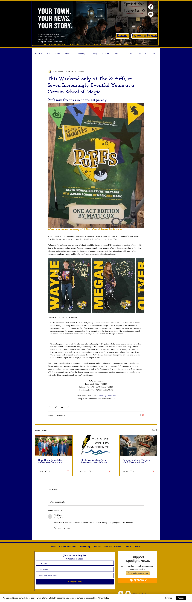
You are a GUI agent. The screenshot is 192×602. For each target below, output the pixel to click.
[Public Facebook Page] (150, 7)
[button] (154, 53)
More (141, 53)
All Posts (38, 53)
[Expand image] (69, 285)
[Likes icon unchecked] (55, 527)
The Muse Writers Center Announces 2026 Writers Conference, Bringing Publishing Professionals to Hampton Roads (94, 461)
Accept (181, 598)
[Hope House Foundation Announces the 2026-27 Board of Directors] (53, 445)
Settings (168, 598)
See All (154, 430)
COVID (106, 53)
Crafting (117, 53)
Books (57, 53)
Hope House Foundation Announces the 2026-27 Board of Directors (50, 461)
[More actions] (142, 71)
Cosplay (94, 53)
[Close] (188, 598)
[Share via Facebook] (49, 407)
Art (48, 53)
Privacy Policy (103, 598)
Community (80, 53)
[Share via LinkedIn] (61, 407)
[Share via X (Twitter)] (55, 407)
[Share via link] (68, 407)
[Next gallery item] (141, 285)
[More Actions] (142, 516)
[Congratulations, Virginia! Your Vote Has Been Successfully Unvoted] (138, 445)
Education (130, 53)
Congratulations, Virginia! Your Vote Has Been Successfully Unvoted (137, 461)
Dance (68, 53)
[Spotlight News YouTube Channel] (150, 14)
